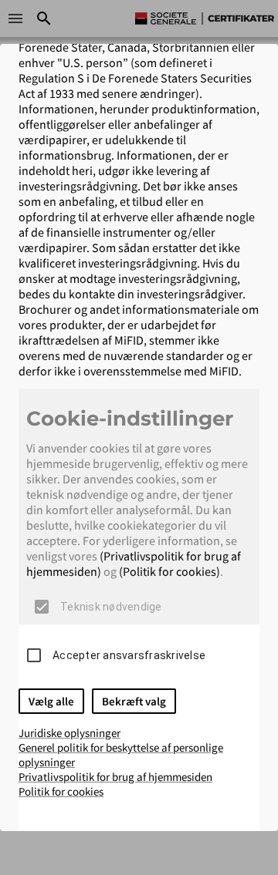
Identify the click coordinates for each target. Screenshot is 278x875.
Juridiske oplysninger (69, 732)
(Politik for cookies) (169, 571)
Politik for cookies (61, 791)
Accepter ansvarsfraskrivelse (129, 655)
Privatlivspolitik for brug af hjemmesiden (115, 776)
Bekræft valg (134, 701)
